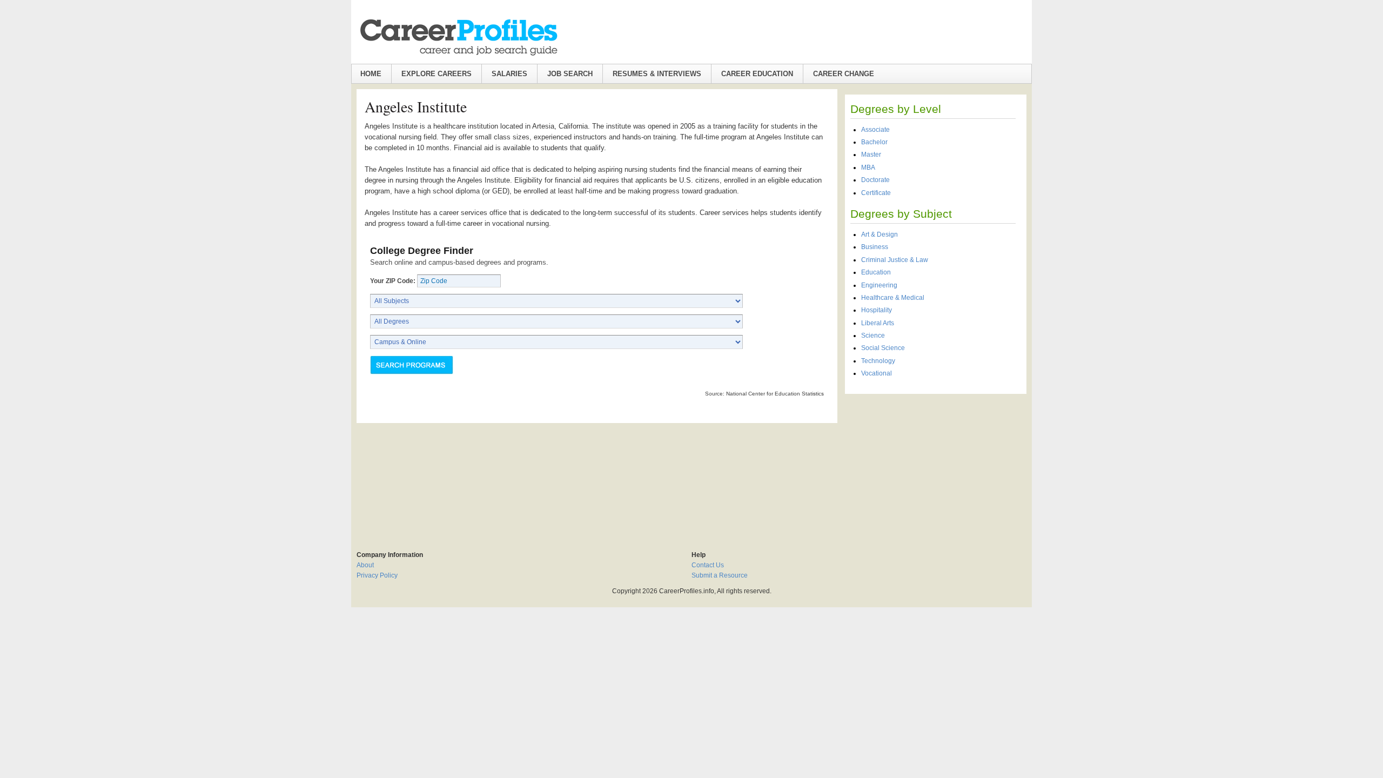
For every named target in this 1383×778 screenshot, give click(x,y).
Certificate (876, 193)
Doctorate (875, 180)
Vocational (876, 373)
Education (876, 272)
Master (871, 154)
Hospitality (876, 310)
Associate (875, 129)
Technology (878, 361)
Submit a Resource (720, 575)
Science (873, 335)
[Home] (458, 37)
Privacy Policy (377, 575)
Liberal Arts (877, 323)
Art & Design (879, 234)
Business (874, 247)
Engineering (879, 285)
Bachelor (874, 142)
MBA (868, 167)
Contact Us (708, 565)
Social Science (883, 348)
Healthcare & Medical (892, 297)
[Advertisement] (936, 466)
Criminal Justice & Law (894, 260)
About (365, 565)
